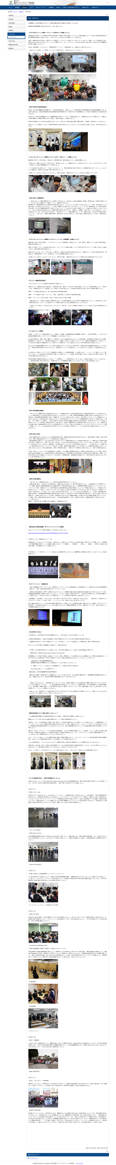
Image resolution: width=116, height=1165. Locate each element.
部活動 (10, 26)
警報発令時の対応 (13, 44)
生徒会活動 (12, 23)
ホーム (10, 7)
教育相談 (11, 48)
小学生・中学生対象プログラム (71, 7)
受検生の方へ (85, 7)
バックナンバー (13, 37)
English (58, 7)
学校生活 (24, 7)
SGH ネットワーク (41, 7)
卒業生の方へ (95, 7)
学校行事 (11, 19)
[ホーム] (47, 2)
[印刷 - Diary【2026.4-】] (107, 14)
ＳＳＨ (31, 7)
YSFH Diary (12, 34)
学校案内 (17, 7)
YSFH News (12, 41)
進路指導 (51, 7)
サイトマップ (79, 1163)
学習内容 (11, 15)
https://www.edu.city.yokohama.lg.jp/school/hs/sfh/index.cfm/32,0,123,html (48, 533)
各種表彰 (11, 30)
